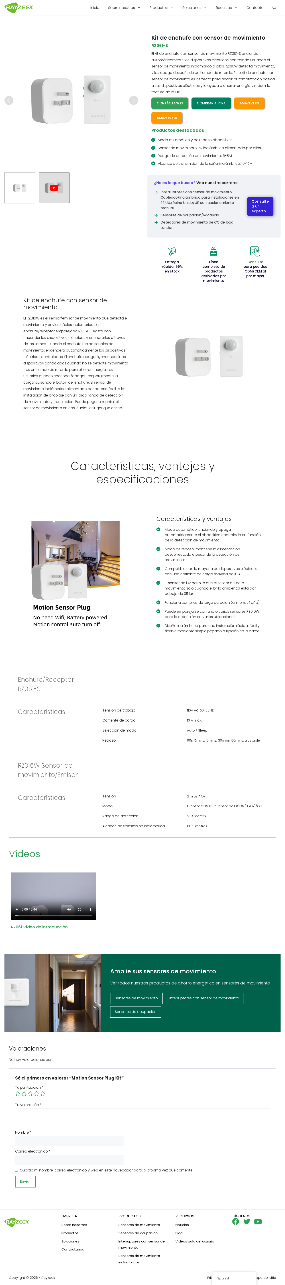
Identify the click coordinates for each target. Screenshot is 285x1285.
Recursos (224, 7)
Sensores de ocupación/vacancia (190, 215)
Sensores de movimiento (139, 1224)
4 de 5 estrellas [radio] (36, 1093)
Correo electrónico (33, 1151)
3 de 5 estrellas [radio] (30, 1093)
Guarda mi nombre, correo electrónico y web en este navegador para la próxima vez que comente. (106, 1170)
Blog (179, 1233)
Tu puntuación (29, 1087)
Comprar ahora (211, 103)
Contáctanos (170, 103)
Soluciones (191, 7)
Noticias (182, 1224)
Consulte (255, 262)
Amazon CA (167, 118)
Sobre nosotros (121, 7)
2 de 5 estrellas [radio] (24, 1093)
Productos (159, 7)
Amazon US (249, 103)
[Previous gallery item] (8, 100)
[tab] (19, 188)
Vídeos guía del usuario (194, 1241)
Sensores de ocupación (138, 1233)
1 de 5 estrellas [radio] (17, 1093)
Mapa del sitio (264, 1277)
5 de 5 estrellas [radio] (42, 1093)
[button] (274, 8)
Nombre (23, 1132)
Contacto (255, 7)
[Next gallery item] (133, 100)
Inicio (94, 7)
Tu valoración (28, 1104)
